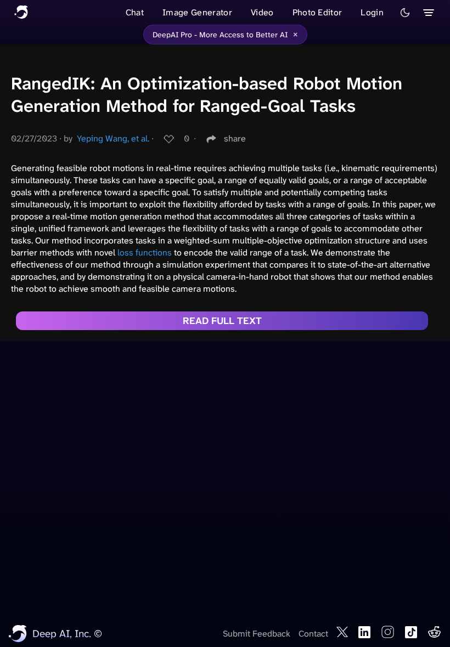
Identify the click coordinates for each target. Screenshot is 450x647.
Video (262, 12)
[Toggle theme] (405, 12)
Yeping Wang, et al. (113, 138)
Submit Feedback (256, 633)
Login (372, 12)
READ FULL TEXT (222, 320)
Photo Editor (317, 12)
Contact (313, 633)
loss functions (144, 252)
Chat (135, 12)
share (235, 138)
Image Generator (197, 12)
